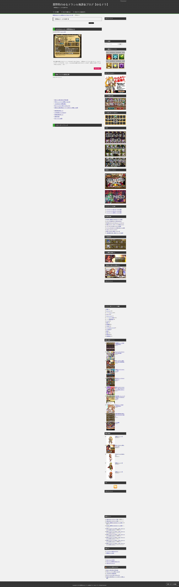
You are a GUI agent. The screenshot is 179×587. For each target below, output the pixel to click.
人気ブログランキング (110, 563)
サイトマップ (123, 0)
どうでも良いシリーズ (110, 327)
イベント (110, 312)
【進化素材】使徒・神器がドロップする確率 (114, 233)
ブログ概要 (56, 11)
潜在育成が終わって (58, 110)
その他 (107, 326)
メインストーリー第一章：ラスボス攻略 (113, 209)
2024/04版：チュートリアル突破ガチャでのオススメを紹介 (120, 397)
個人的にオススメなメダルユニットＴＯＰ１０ (115, 222)
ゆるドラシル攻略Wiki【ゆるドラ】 (113, 561)
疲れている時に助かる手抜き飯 (61, 99)
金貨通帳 (108, 324)
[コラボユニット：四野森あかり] (67, 57)
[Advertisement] (64, 88)
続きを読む (97, 68)
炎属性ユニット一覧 (119, 471)
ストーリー (108, 311)
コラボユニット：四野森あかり (65, 29)
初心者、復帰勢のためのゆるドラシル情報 (114, 219)
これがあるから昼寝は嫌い (60, 103)
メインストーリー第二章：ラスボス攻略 (113, 211)
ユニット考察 (111, 317)
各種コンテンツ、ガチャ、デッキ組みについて (115, 224)
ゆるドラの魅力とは (66, 11)
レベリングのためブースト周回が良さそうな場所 (115, 227)
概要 (107, 309)
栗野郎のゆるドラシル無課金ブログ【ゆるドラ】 (81, 4)
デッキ (107, 321)
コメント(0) (63, 32)
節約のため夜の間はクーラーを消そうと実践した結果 (66, 107)
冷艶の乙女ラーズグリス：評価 (112, 519)
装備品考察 (111, 319)
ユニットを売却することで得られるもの (113, 221)
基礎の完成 (56, 116)
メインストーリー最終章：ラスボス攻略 (113, 212)
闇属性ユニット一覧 (119, 462)
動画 (107, 331)
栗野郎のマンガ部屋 (110, 553)
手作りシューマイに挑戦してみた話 (62, 101)
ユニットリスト (109, 316)
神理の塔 (108, 334)
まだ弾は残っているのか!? (60, 112)
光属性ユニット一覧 (119, 436)
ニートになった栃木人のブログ (112, 551)
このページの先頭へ (173, 584)
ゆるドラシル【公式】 (110, 560)
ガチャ (107, 314)
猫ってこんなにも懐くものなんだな (62, 105)
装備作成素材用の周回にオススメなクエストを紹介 (119, 415)
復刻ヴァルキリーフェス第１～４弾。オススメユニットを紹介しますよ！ (119, 388)
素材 (107, 322)
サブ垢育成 (108, 329)
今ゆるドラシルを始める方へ (80, 11)
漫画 (107, 332)
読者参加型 (108, 336)
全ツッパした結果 (58, 118)
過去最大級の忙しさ (58, 114)
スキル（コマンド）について (111, 229)
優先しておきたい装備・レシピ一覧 (113, 231)
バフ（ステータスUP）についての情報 (113, 226)
